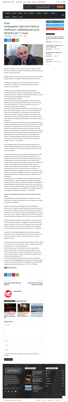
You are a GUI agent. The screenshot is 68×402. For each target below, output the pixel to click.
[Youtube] (64, 2)
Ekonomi (20, 13)
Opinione (14, 17)
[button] (63, 15)
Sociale (20, 17)
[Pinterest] (13, 40)
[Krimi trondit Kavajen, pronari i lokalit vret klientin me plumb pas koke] (10, 307)
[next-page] (42, 301)
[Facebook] (56, 2)
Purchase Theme (41, 2)
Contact (34, 2)
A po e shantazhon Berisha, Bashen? (12, 283)
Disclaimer (38, 400)
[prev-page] (40, 301)
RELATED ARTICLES (9, 301)
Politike (14, 13)
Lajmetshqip (8, 36)
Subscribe (60, 28)
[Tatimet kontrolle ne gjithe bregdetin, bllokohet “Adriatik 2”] (24, 307)
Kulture (53, 13)
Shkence (46, 13)
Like (62, 21)
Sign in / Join (19, 2)
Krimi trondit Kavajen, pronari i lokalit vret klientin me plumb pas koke (10, 315)
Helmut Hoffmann (12, 267)
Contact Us (58, 400)
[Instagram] (59, 2)
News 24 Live (49, 59)
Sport (25, 13)
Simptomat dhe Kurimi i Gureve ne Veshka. (35, 283)
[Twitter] (62, 2)
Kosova (39, 13)
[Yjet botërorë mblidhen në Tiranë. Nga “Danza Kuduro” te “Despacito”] (37, 307)
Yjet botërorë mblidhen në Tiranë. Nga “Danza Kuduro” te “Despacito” (37, 315)
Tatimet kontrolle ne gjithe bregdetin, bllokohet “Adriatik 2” (23, 315)
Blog (24, 2)
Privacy (44, 400)
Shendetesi (31, 13)
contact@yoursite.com (15, 388)
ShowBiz (7, 17)
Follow (61, 25)
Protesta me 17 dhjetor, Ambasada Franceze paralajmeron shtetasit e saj (55, 38)
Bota (47, 386)
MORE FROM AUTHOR (21, 301)
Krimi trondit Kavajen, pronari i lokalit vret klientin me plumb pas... (38, 373)
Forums (29, 2)
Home (5, 20)
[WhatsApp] (17, 40)
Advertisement (51, 400)
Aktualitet (7, 13)
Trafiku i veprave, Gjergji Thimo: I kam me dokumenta (54, 46)
